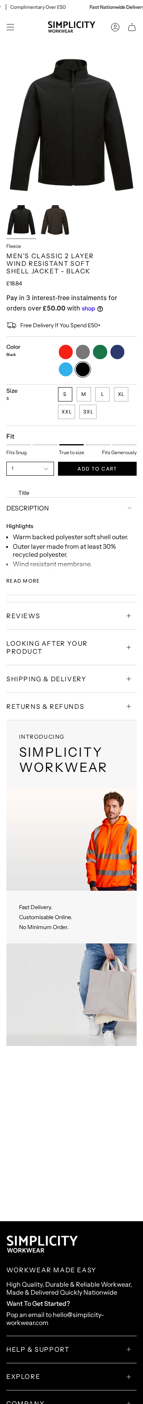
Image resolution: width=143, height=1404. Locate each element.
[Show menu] (10, 27)
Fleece (13, 246)
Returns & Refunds (45, 706)
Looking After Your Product (47, 647)
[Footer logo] (42, 1244)
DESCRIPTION (27, 508)
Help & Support (37, 1349)
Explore (23, 1376)
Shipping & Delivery (46, 679)
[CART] (132, 27)
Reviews (23, 616)
